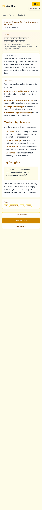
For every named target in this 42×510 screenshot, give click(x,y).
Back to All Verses (21, 220)
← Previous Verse (21, 215)
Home (4, 15)
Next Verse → (21, 226)
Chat (36, 4)
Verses (11, 15)
